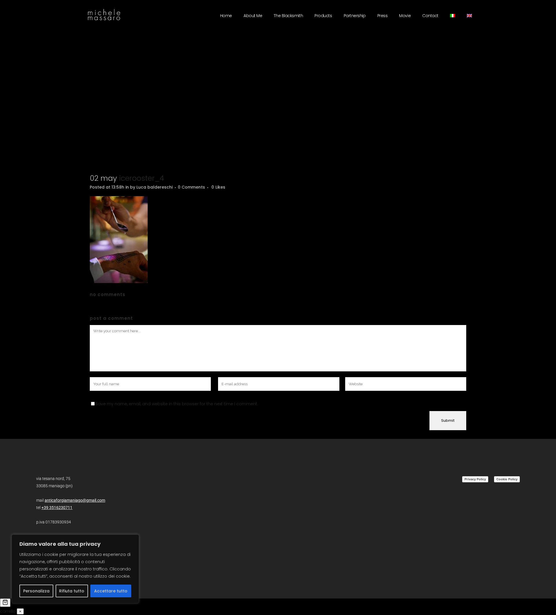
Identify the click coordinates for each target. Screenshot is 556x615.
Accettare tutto (110, 591)
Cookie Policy (506, 479)
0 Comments (191, 187)
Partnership (355, 16)
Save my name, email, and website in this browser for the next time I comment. (177, 404)
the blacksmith (288, 16)
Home (226, 16)
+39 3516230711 (56, 507)
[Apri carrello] (5, 602)
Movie (405, 16)
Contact (430, 16)
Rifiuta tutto (71, 591)
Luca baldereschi (154, 187)
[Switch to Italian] (452, 15)
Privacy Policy (475, 479)
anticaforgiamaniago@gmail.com (75, 500)
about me (253, 16)
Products (323, 16)
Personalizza (36, 591)
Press (382, 16)
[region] (75, 568)
